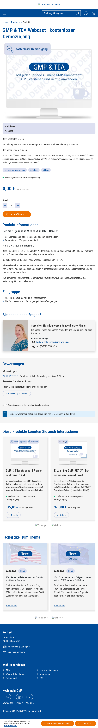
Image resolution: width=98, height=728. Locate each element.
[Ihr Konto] (86, 13)
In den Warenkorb (19, 214)
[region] (49, 81)
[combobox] (61, 13)
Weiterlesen (11, 605)
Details (14, 515)
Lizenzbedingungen (49, 670)
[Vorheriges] (41, 525)
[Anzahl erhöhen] (17, 205)
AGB (8, 670)
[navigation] (49, 525)
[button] (41, 617)
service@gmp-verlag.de (19, 646)
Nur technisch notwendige (58, 723)
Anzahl (6, 200)
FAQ (41, 678)
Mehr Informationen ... (10, 726)
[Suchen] (77, 13)
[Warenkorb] (93, 13)
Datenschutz (12, 678)
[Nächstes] (57, 525)
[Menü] (4, 13)
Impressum (45, 674)
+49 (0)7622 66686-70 (46, 346)
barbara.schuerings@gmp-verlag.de (53, 342)
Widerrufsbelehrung (15, 674)
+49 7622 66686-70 (16, 652)
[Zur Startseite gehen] (49, 4)
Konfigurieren (86, 723)
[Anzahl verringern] (5, 205)
